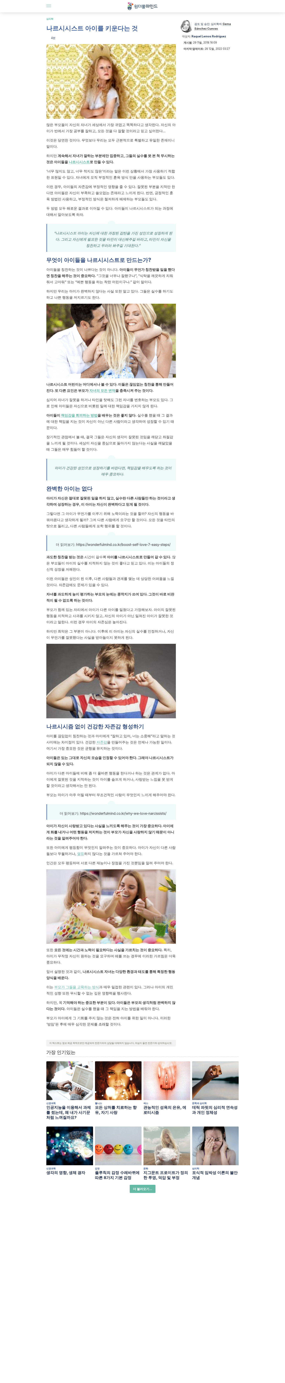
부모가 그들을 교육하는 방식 (76, 987)
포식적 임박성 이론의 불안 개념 (215, 1175)
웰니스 (98, 1103)
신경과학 (51, 1103)
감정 (97, 1168)
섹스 (145, 1103)
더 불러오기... (142, 1189)
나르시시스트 (79, 162)
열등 (80, 854)
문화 (145, 1168)
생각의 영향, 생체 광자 (65, 1172)
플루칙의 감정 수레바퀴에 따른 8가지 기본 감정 (117, 1175)
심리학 (49, 18)
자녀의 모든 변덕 (102, 390)
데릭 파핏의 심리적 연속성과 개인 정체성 (215, 1110)
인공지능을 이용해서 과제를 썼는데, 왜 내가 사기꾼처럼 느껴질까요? (68, 1112)
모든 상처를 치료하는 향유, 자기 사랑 (116, 1110)
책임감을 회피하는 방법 (79, 415)
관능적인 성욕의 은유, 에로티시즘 (164, 1110)
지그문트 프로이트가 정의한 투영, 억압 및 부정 (165, 1175)
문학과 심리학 (199, 1103)
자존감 (102, 742)
